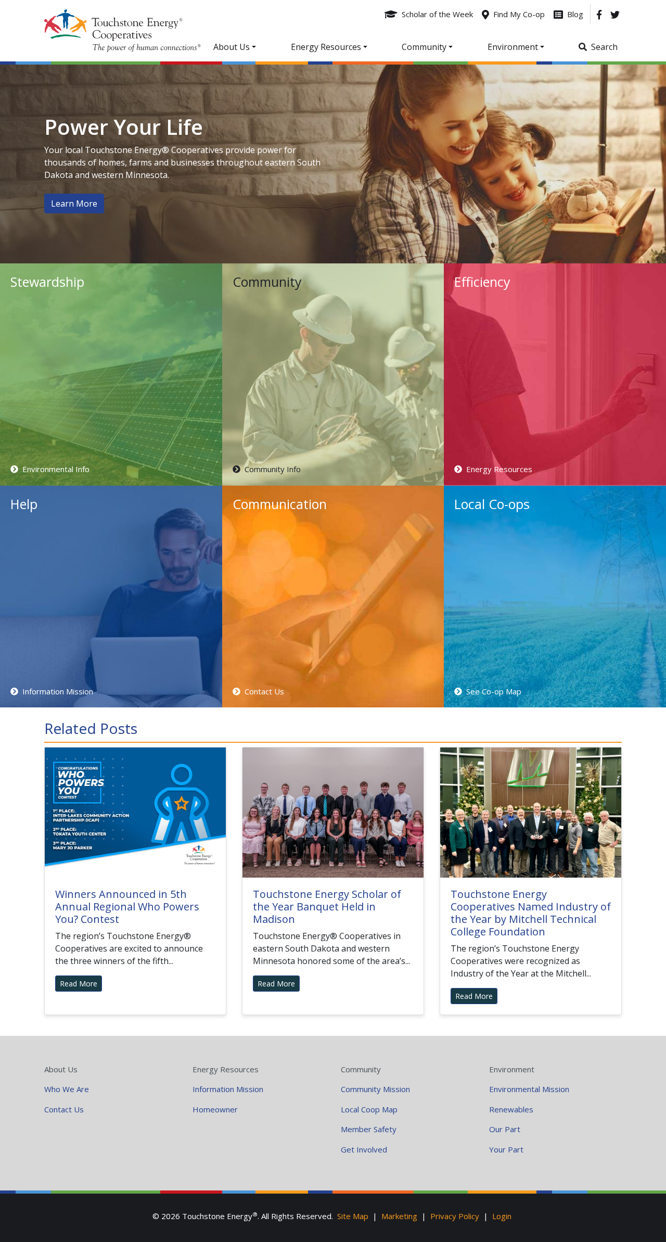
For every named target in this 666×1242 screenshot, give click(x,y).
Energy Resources (226, 1069)
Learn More (74, 203)
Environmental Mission (529, 1089)
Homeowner (215, 1109)
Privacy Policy (454, 1216)
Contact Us (64, 1109)
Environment (511, 1069)
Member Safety (368, 1129)
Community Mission (375, 1089)
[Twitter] (615, 14)
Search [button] (604, 47)
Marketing (399, 1216)
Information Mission (228, 1089)
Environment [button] (513, 47)
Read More (78, 983)
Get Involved (364, 1149)
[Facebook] (599, 14)
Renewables (511, 1109)
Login (501, 1216)
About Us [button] (231, 47)
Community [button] (424, 47)
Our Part (504, 1129)
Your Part (506, 1149)
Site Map (352, 1216)
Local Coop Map (369, 1109)
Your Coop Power (122, 30)
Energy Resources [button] (326, 47)
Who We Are (66, 1089)
